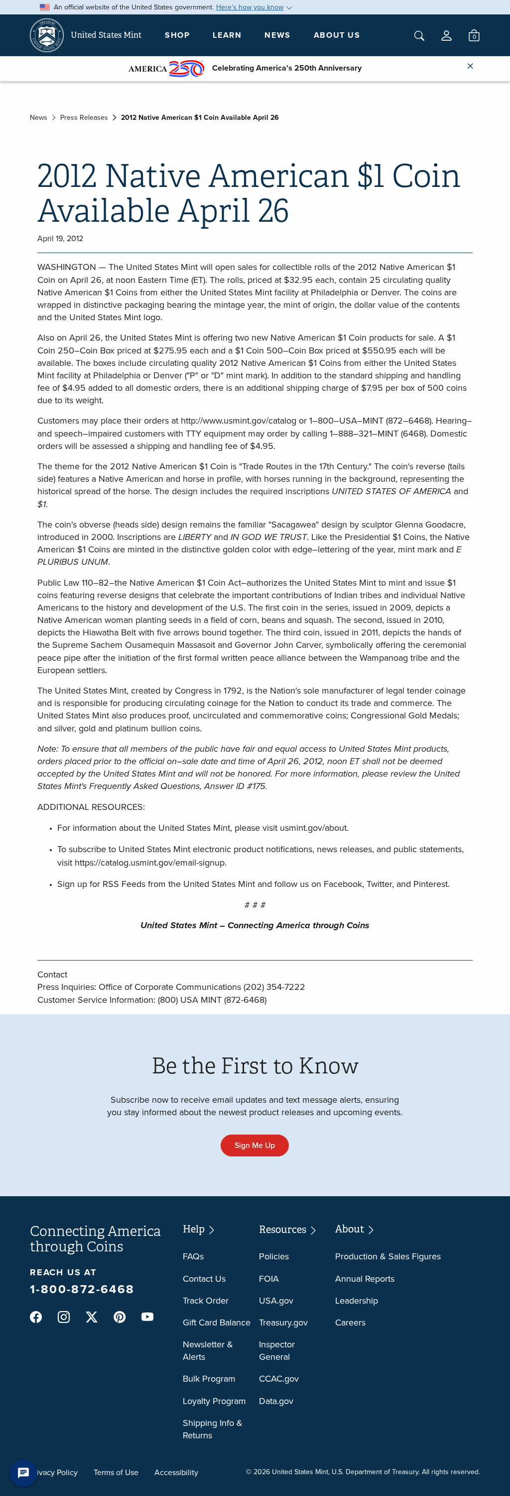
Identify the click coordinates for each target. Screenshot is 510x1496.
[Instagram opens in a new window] (64, 1317)
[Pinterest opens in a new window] (120, 1317)
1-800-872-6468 (82, 1289)
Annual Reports (364, 1278)
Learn (227, 35)
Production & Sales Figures (388, 1256)
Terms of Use (116, 1472)
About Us (337, 35)
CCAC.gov (279, 1378)
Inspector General (277, 1350)
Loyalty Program (214, 1401)
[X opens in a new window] (92, 1317)
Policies (274, 1256)
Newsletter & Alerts (208, 1350)
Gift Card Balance (217, 1322)
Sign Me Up (255, 1145)
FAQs (193, 1256)
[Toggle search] (419, 36)
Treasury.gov (283, 1322)
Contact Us (204, 1278)
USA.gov (276, 1300)
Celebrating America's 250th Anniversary (283, 68)
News (277, 35)
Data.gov (276, 1401)
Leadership (356, 1300)
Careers (350, 1322)
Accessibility (176, 1472)
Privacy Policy (54, 1472)
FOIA (269, 1278)
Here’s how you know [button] (249, 7)
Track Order (206, 1300)
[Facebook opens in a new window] (36, 1317)
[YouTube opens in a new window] (147, 1317)
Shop (177, 35)
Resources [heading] (283, 1230)
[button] (446, 35)
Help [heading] (195, 1229)
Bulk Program (209, 1378)
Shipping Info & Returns (213, 1429)
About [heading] (350, 1229)
